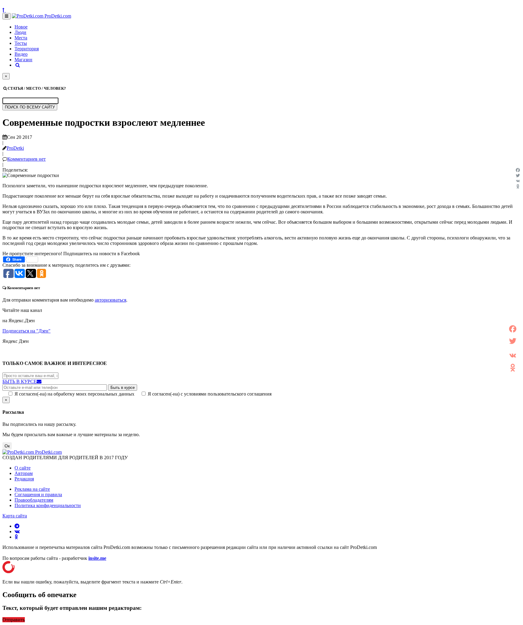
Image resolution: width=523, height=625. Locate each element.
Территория (27, 48)
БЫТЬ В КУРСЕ (19, 381)
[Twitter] (518, 175)
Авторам (24, 473)
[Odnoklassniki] (518, 186)
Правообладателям (34, 500)
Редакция (24, 478)
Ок (7, 445)
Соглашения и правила (38, 494)
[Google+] (513, 348)
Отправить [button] (13, 619)
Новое (21, 26)
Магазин (23, 59)
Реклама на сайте (32, 489)
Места (21, 37)
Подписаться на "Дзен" (26, 330)
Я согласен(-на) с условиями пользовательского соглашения (209, 393)
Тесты (21, 43)
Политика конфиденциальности (48, 505)
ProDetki (15, 148)
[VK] (518, 181)
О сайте (23, 467)
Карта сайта (14, 515)
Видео (21, 54)
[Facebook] (518, 170)
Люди (20, 32)
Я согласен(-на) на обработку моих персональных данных (74, 393)
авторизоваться (110, 299)
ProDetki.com (57, 15)
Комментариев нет (26, 159)
